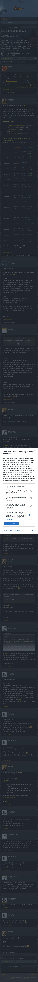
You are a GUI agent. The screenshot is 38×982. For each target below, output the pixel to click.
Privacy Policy (30, 530)
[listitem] (19, 486)
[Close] (34, 452)
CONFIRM (11, 523)
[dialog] (19, 491)
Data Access (19, 530)
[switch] (30, 491)
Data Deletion (8, 530)
